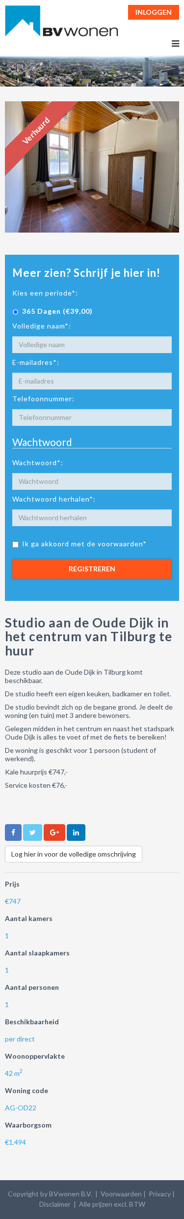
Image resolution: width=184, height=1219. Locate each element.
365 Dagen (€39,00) (57, 311)
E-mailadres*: (35, 362)
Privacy (160, 1193)
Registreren (92, 569)
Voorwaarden (121, 1193)
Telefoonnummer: (43, 398)
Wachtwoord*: (37, 462)
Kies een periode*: (45, 293)
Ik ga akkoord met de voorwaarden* (84, 543)
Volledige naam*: (41, 326)
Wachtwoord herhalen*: (54, 499)
